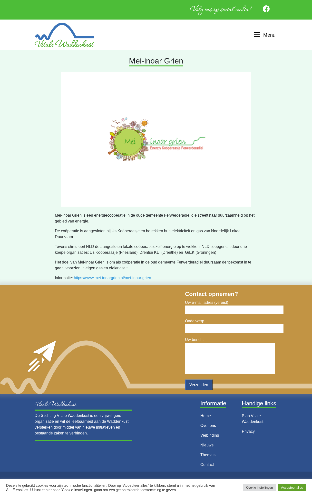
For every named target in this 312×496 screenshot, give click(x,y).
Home (205, 416)
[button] (264, 35)
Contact (207, 465)
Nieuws (207, 445)
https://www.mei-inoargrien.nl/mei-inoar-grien (112, 278)
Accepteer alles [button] (292, 487)
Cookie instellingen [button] (259, 487)
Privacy (248, 431)
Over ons (208, 425)
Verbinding (209, 435)
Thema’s (207, 455)
